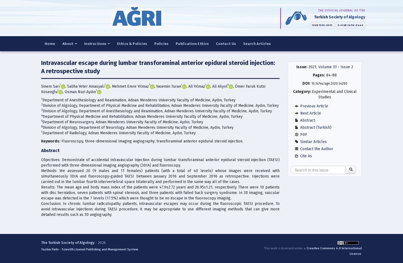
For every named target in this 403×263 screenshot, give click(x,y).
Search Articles (257, 44)
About (68, 44)
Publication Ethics (192, 44)
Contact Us (226, 44)
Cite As (305, 156)
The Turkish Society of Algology (68, 243)
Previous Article (313, 106)
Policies (161, 44)
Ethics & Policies (132, 44)
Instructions (95, 44)
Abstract (307, 120)
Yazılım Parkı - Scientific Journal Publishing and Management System (89, 249)
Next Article (310, 113)
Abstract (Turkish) (315, 127)
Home (50, 44)
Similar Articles (313, 141)
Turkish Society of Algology (339, 17)
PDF (303, 134)
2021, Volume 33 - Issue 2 (330, 67)
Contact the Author (316, 149)
